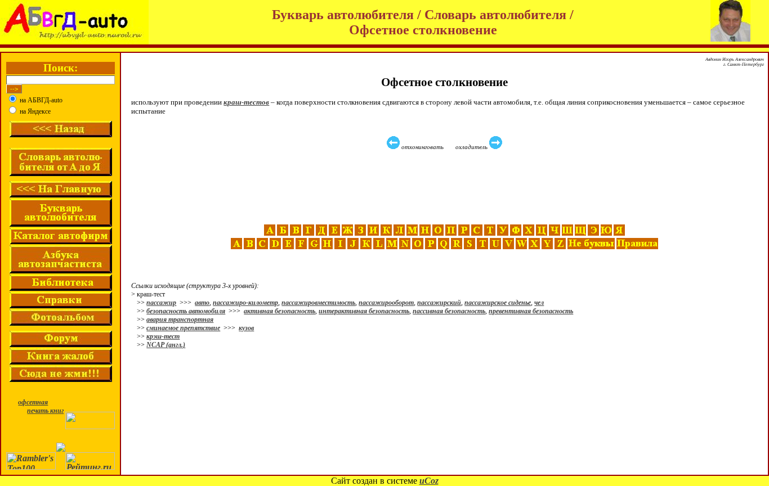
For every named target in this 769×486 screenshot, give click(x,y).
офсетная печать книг (41, 406)
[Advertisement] (446, 187)
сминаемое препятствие (183, 328)
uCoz (429, 480)
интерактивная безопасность (364, 311)
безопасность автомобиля (185, 311)
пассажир (161, 303)
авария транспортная (179, 319)
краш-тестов (246, 102)
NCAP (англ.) (165, 345)
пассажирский (439, 303)
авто (202, 303)
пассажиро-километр (245, 303)
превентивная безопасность (531, 311)
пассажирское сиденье (497, 303)
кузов (246, 328)
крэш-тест (163, 336)
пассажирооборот (386, 303)
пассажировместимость (318, 303)
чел (539, 303)
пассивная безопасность (449, 311)
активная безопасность (279, 311)
